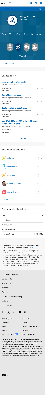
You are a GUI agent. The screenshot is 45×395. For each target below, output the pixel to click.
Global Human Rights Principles (22, 351)
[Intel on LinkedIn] (14, 312)
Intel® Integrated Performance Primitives (16, 84)
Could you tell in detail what (14, 108)
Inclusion (5, 300)
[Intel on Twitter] (8, 312)
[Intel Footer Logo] (5, 374)
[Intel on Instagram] (26, 312)
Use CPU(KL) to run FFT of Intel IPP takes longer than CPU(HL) (20, 122)
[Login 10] (10, 47)
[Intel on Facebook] (3, 312)
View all (22, 55)
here (31, 247)
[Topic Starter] (35, 47)
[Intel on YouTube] (20, 312)
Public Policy (7, 305)
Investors (5, 287)
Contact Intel (7, 278)
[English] (36, 3)
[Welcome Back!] (18, 47)
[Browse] (8, 10)
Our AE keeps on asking (12, 95)
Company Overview (10, 274)
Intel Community (9, 63)
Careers (5, 292)
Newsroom (6, 283)
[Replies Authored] (26, 47)
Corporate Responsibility (12, 296)
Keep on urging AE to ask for (14, 82)
